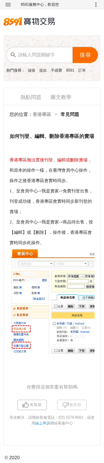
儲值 (32, 70)
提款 (43, 70)
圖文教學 (61, 97)
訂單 (82, 70)
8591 (70, 70)
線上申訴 (42, 423)
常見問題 (70, 114)
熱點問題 (31, 97)
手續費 (57, 70)
